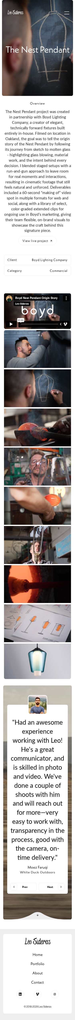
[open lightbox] (37, 349)
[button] (66, 12)
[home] (14, 12)
